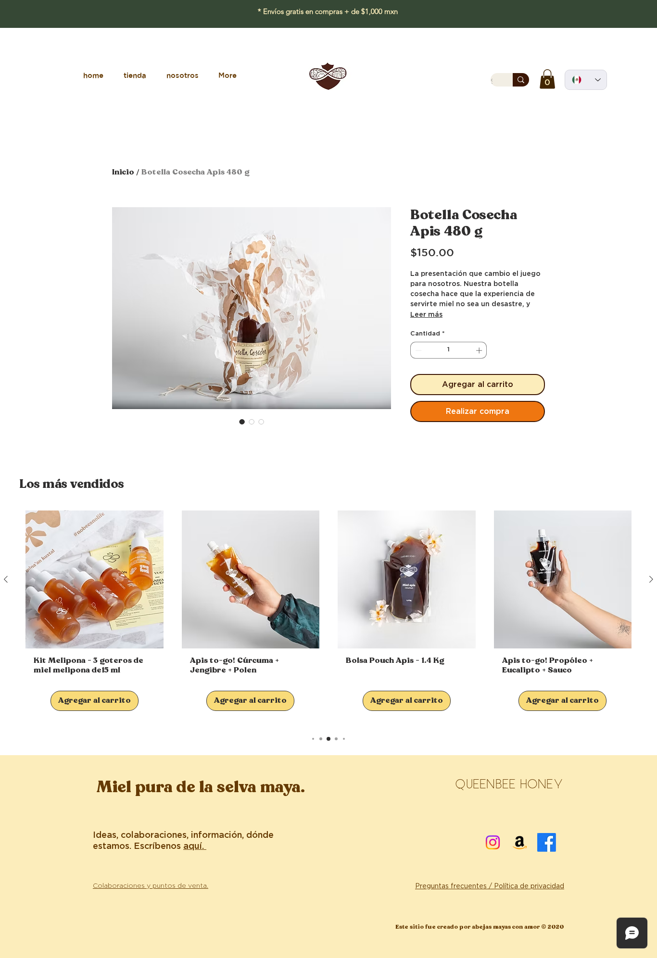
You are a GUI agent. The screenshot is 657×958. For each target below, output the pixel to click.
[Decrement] (417, 350)
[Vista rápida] (94, 579)
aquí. (194, 846)
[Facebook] (546, 842)
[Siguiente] (651, 579)
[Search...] (521, 80)
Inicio (123, 172)
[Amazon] (519, 842)
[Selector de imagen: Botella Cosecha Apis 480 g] (242, 421)
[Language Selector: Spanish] (586, 80)
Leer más (426, 314)
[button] (547, 79)
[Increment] (480, 350)
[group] (328, 617)
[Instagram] (492, 842)
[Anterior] (6, 579)
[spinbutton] (448, 350)
